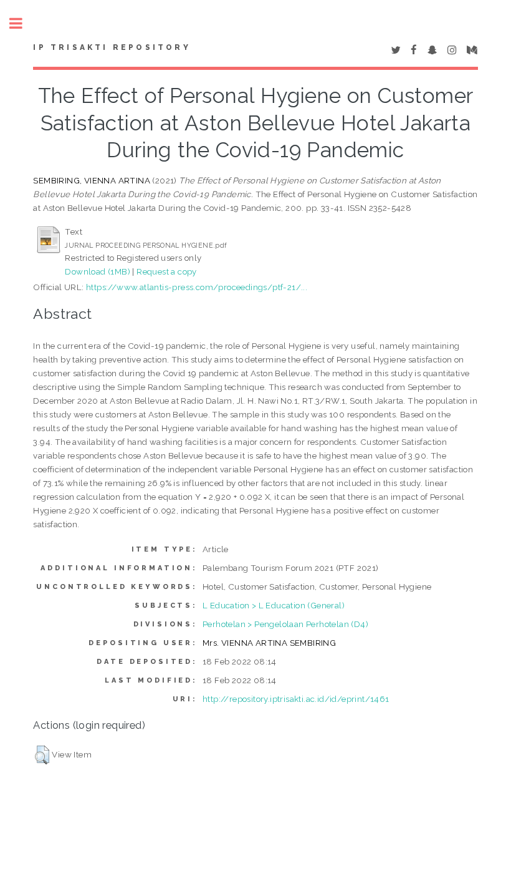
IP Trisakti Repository (111, 47)
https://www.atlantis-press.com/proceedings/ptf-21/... (196, 287)
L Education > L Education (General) (274, 605)
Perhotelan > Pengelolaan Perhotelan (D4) (285, 624)
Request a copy (166, 271)
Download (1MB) (97, 271)
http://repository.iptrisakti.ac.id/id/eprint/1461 (296, 699)
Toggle (22, 23)
